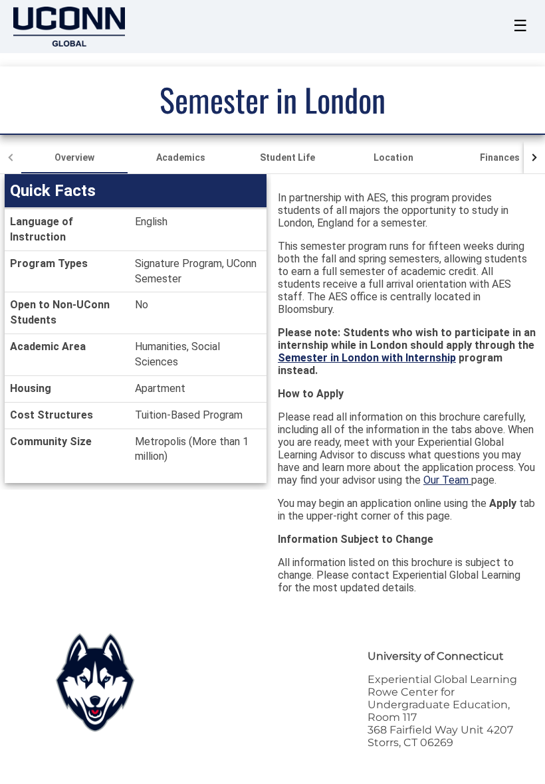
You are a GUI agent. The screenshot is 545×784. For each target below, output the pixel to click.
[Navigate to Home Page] (69, 27)
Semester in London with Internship (367, 357)
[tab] (74, 157)
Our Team (447, 480)
